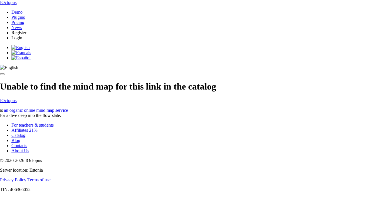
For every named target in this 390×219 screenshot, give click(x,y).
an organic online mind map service (36, 110)
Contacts (19, 145)
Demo (17, 12)
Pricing (17, 22)
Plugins (18, 17)
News (16, 27)
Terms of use (39, 179)
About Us (20, 150)
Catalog (18, 135)
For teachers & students (32, 125)
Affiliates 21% (24, 130)
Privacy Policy (13, 179)
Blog (15, 140)
